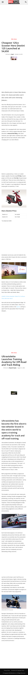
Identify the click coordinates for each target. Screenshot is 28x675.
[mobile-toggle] (2, 2)
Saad (12, 54)
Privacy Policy (7, 670)
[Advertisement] (14, 19)
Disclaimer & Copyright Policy (17, 670)
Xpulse (18, 306)
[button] (26, 2)
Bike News (14, 39)
